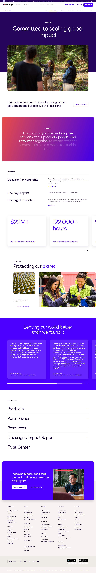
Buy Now (79, 5)
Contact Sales (69, 5)
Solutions (26, 5)
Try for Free (88, 5)
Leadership (71, 10)
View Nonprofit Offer (81, 104)
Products (18, 5)
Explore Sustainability (23, 307)
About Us (44, 10)
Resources (34, 5)
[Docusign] (8, 5)
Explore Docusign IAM (19, 487)
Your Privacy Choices (41, 570)
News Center (80, 10)
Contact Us (89, 10)
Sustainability (62, 10)
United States (12, 561)
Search (71, 1)
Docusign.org (53, 10)
